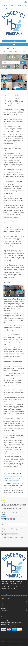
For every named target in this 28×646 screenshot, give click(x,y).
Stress (16, 537)
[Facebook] (25, 2)
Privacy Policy (4, 610)
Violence (21, 537)
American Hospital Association (11, 480)
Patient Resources (13, 51)
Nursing (22, 529)
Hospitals (17, 529)
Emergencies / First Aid (7, 529)
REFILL (14, 41)
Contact (3, 603)
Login (5, 8)
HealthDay (11, 512)
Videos (17, 66)
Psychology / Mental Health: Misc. (10, 534)
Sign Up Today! (21, 7)
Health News (8, 66)
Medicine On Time (5, 598)
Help (12, 5)
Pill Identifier (18, 5)
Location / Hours (13, 7)
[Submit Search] (23, 62)
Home (5, 51)
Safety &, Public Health (7, 537)
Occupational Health (6, 531)
